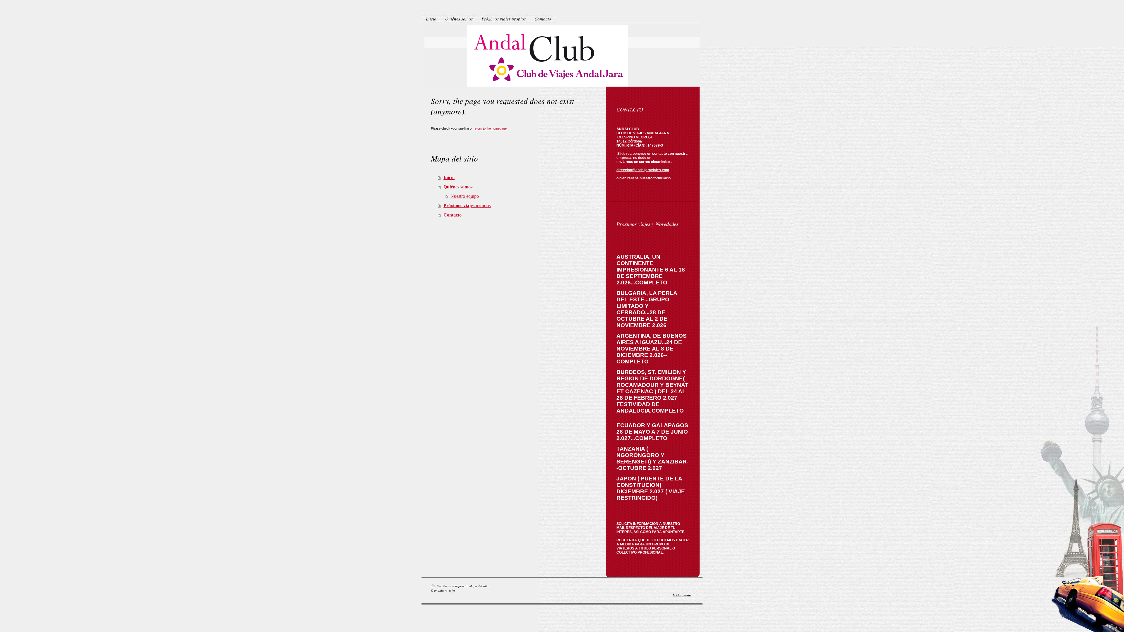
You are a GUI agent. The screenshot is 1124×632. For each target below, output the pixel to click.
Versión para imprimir (451, 586)
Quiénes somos (457, 186)
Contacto (452, 214)
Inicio (449, 177)
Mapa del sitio (479, 586)
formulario (662, 178)
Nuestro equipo (464, 196)
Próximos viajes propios (467, 205)
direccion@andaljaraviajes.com (642, 170)
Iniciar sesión (682, 595)
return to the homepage (490, 128)
